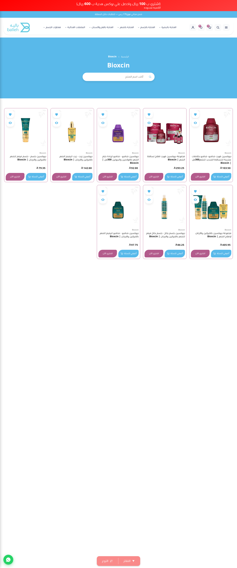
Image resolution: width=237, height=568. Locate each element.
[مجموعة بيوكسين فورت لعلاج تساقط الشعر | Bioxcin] (165, 130)
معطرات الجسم (53, 27)
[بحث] (217, 27)
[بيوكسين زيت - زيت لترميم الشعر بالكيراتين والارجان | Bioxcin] (72, 130)
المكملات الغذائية (76, 27)
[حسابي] (192, 27)
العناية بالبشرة (169, 27)
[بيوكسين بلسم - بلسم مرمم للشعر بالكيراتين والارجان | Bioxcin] (26, 130)
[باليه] (18, 27)
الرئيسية (125, 57)
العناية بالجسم (147, 27)
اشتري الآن (200, 177)
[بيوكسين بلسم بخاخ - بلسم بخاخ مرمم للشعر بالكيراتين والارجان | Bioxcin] (165, 206)
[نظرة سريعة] (195, 123)
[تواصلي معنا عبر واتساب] (8, 560)
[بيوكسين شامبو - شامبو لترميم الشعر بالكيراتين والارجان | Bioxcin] (118, 206)
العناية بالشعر (127, 27)
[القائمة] (226, 27)
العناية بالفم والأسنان (102, 27)
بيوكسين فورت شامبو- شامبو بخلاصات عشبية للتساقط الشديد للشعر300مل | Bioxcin (211, 159)
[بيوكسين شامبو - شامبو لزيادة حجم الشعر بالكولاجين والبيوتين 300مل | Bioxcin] (118, 130)
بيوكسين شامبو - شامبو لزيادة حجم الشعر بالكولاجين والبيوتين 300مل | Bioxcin (120, 159)
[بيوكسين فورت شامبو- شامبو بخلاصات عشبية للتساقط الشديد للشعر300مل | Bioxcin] (211, 130)
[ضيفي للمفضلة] (195, 114)
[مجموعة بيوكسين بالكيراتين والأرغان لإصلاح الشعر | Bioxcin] (211, 206)
